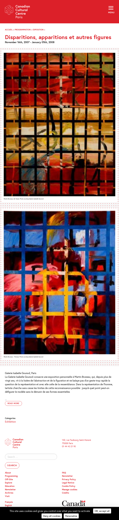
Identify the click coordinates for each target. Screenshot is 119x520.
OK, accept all (102, 511)
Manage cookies (69, 489)
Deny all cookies (51, 516)
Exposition (38, 29)
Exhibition (10, 421)
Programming (11, 476)
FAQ (64, 472)
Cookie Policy (68, 486)
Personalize (71, 516)
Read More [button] (13, 403)
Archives (9, 492)
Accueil (9, 29)
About (8, 472)
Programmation (23, 29)
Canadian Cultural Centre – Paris (17, 12)
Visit (7, 496)
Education (9, 486)
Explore (8, 482)
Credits (65, 492)
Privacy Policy (69, 479)
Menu (111, 12)
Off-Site (9, 479)
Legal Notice (68, 482)
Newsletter (10, 489)
